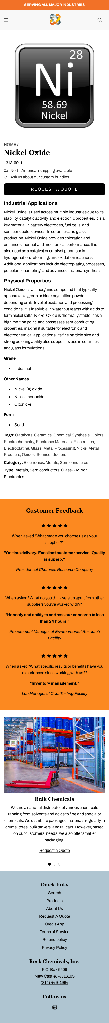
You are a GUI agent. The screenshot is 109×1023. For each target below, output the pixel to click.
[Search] (99, 19)
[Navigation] (5, 19)
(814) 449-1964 (54, 982)
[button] (49, 864)
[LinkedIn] (54, 1007)
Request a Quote (54, 189)
